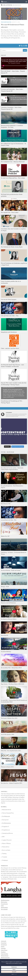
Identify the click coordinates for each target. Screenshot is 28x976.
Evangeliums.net (6, 830)
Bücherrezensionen (5, 957)
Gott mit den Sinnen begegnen (8, 299)
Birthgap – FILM (5, 586)
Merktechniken (4, 907)
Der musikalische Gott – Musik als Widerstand (13, 161)
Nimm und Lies (5, 847)
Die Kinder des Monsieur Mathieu (8, 619)
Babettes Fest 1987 (5, 536)
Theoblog (4, 853)
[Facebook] (26, 45)
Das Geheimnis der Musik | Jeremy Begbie (12, 247)
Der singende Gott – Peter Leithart (9, 212)
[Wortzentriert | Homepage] (6, 2)
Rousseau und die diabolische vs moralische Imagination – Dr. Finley (12, 126)
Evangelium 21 (5, 826)
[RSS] (22, 45)
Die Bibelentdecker (6, 823)
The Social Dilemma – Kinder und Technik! (11, 570)
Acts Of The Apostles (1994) (7, 734)
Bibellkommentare (5, 900)
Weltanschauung (6, 22)
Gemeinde (3, 948)
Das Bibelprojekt (6, 816)
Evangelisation (4, 904)
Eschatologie (4, 944)
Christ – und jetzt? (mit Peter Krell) (10, 348)
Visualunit (4, 857)
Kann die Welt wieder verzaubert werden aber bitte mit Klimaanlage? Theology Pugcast (13, 383)
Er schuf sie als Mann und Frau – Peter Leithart (13, 178)
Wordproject (5, 860)
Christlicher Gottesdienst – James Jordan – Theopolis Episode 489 (11, 108)
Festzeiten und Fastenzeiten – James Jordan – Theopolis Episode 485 (12, 90)
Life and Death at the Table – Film (9, 316)
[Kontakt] (24, 45)
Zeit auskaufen (4, 909)
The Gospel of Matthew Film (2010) (9, 718)
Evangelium (3, 943)
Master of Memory (6, 843)
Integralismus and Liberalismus (9, 332)
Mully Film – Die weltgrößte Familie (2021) (11, 750)
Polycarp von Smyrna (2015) (7, 767)
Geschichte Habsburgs (6, 651)
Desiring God (5, 819)
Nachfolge (3, 952)
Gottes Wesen (4, 950)
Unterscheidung (4, 954)
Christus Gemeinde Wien (8, 813)
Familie (2, 946)
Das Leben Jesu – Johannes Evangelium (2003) (11, 783)
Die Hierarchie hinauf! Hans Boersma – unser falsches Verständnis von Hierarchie (12, 365)
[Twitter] (19, 45)
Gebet (2, 905)
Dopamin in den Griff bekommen (8, 603)
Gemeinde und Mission (7, 833)
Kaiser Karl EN (4, 635)
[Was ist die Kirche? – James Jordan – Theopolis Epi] (14, 431)
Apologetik (3, 941)
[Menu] (26, 1)
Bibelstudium (4, 902)
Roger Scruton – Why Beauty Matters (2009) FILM (12, 684)
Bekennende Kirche (6, 809)
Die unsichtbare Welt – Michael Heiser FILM (11, 667)
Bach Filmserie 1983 (5, 503)
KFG (3, 836)
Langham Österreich (6, 840)
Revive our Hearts (6, 850)
